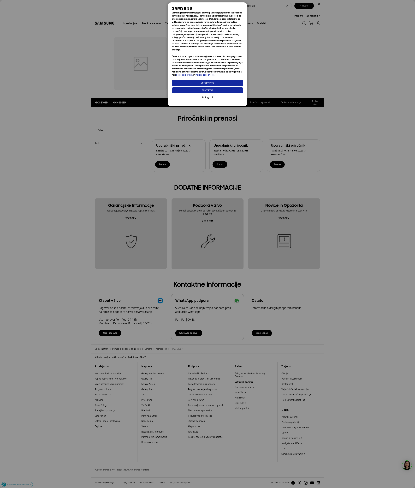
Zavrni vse (207, 90)
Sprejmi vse (207, 83)
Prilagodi (207, 97)
